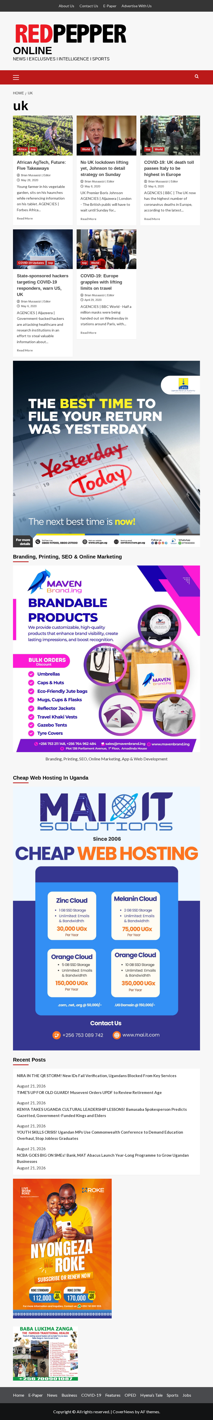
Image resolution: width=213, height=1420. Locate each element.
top (33, 149)
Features (113, 1395)
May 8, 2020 (92, 186)
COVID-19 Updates (31, 262)
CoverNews (123, 1411)
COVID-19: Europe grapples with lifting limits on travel (101, 282)
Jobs (187, 1395)
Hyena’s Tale (151, 1395)
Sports (172, 1395)
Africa (22, 149)
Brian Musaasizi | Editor (36, 175)
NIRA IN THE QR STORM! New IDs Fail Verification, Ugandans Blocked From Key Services (96, 1075)
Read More (25, 218)
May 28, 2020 (29, 180)
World (86, 149)
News (52, 1395)
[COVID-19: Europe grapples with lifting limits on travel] (106, 249)
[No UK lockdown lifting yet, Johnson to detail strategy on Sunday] (106, 135)
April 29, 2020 (93, 299)
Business (69, 1395)
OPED (130, 1395)
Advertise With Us (137, 6)
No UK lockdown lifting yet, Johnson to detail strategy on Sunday (104, 168)
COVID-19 (91, 1395)
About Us (66, 6)
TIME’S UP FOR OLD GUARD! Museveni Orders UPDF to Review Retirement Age (89, 1092)
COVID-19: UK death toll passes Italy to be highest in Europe (169, 168)
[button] (18, 76)
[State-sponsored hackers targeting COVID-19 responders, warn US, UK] (43, 249)
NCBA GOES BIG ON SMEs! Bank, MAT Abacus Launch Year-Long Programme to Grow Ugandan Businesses (103, 1158)
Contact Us (88, 6)
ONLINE (32, 50)
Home (18, 1395)
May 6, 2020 (156, 186)
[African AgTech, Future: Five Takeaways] (43, 135)
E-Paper (109, 6)
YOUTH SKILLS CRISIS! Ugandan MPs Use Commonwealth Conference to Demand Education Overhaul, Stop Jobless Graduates (100, 1135)
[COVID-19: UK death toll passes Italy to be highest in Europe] (170, 135)
